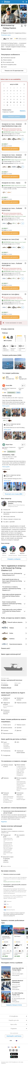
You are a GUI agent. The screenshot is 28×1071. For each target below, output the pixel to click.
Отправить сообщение (14, 559)
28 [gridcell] (20, 102)
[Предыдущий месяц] (24, 84)
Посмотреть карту (6, 35)
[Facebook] (10, 1050)
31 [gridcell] (7, 105)
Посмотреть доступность (10, 148)
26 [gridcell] (14, 102)
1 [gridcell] (10, 105)
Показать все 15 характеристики (14, 70)
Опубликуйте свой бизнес (14, 1036)
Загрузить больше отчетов (14, 1005)
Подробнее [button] (4, 821)
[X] (13, 1050)
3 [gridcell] (17, 105)
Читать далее (5, 405)
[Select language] (16, 1040)
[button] (14, 111)
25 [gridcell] (10, 102)
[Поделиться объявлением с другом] (21, 25)
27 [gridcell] (17, 102)
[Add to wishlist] (25, 25)
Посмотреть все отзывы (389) (13, 494)
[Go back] (2, 2)
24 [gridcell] (7, 102)
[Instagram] (17, 1050)
